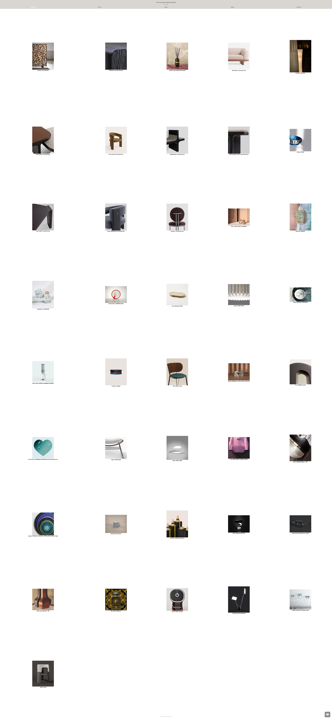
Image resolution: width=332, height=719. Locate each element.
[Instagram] (165, 4)
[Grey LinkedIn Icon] (167, 4)
